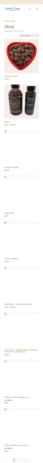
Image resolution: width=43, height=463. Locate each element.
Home (6, 21)
